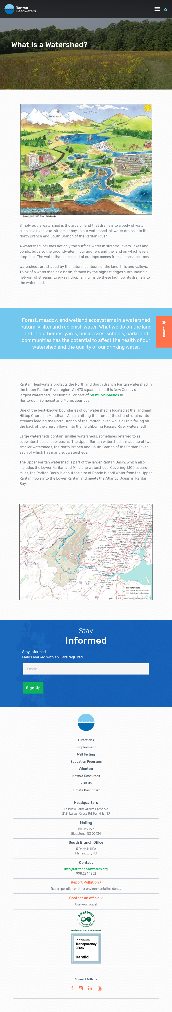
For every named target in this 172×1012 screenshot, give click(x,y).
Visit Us (86, 783)
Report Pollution (85, 882)
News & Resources (86, 776)
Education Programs (86, 762)
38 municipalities (104, 395)
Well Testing (86, 754)
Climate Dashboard (86, 790)
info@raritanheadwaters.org (86, 869)
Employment (86, 747)
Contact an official (84, 898)
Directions (86, 740)
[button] (166, 9)
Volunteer (86, 769)
